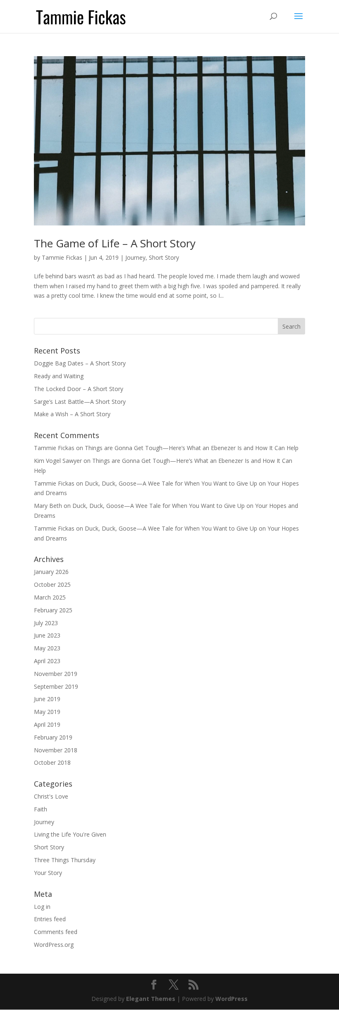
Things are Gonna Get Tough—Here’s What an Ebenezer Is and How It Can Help (191, 448)
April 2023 (47, 661)
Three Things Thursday (64, 860)
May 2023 (47, 648)
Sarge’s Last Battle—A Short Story (80, 401)
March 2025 (50, 597)
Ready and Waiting (59, 376)
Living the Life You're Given (70, 834)
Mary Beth (48, 506)
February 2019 (53, 737)
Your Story (48, 873)
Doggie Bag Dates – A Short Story (80, 363)
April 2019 (47, 724)
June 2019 (47, 699)
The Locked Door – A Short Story (78, 389)
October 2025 (52, 584)
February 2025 (53, 610)
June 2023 (47, 635)
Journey (135, 257)
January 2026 (51, 572)
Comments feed (55, 932)
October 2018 (52, 762)
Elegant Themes (150, 999)
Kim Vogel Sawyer (58, 461)
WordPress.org (54, 944)
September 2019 (56, 686)
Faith (40, 809)
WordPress (231, 999)
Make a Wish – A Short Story (72, 414)
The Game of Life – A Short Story (115, 243)
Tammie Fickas (62, 257)
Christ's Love (51, 796)
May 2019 (47, 712)
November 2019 (55, 674)
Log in (42, 906)
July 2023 (46, 623)
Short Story (164, 257)
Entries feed (50, 919)
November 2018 (55, 750)
